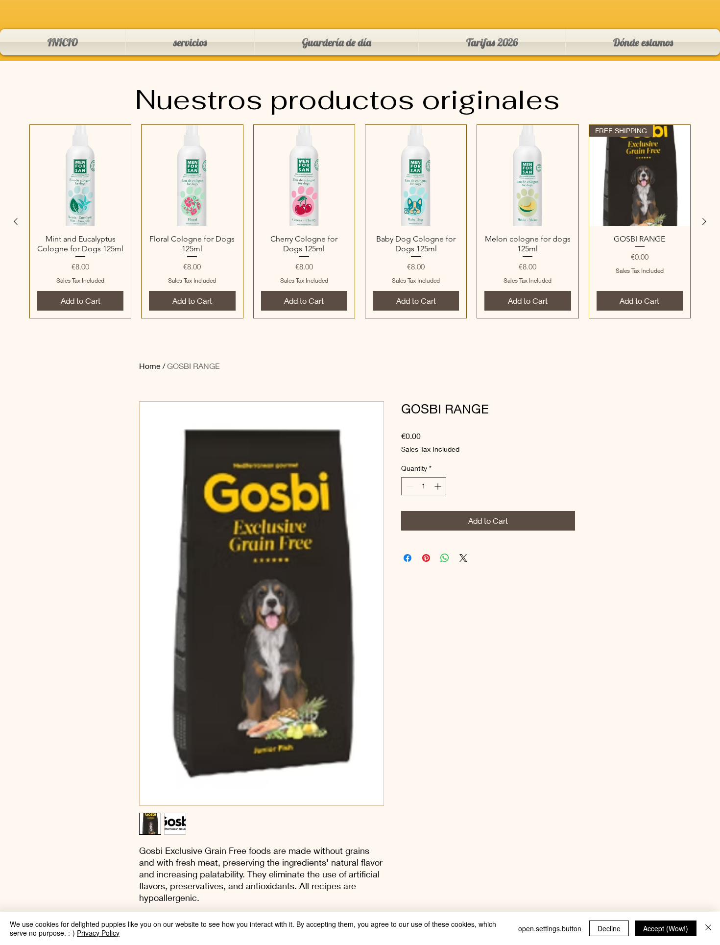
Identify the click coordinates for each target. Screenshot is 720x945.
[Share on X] (463, 558)
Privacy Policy (98, 933)
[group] (360, 221)
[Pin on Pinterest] (426, 558)
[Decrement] (409, 486)
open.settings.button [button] (549, 928)
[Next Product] (704, 221)
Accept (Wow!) (665, 928)
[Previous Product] (16, 221)
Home (150, 365)
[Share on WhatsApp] (445, 558)
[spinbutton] (423, 486)
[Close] (708, 928)
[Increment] (438, 486)
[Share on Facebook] (407, 558)
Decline (609, 928)
